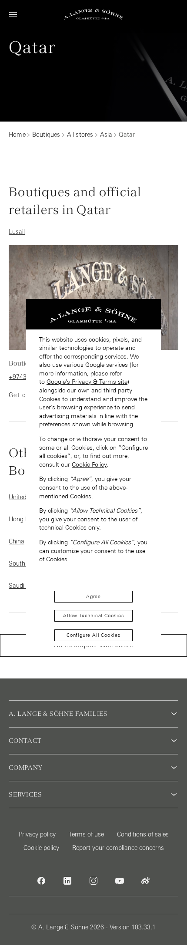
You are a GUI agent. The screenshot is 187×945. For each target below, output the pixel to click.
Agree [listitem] (93, 596)
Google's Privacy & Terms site (87, 381)
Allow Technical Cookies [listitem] (93, 615)
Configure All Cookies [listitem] (93, 635)
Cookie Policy (89, 464)
